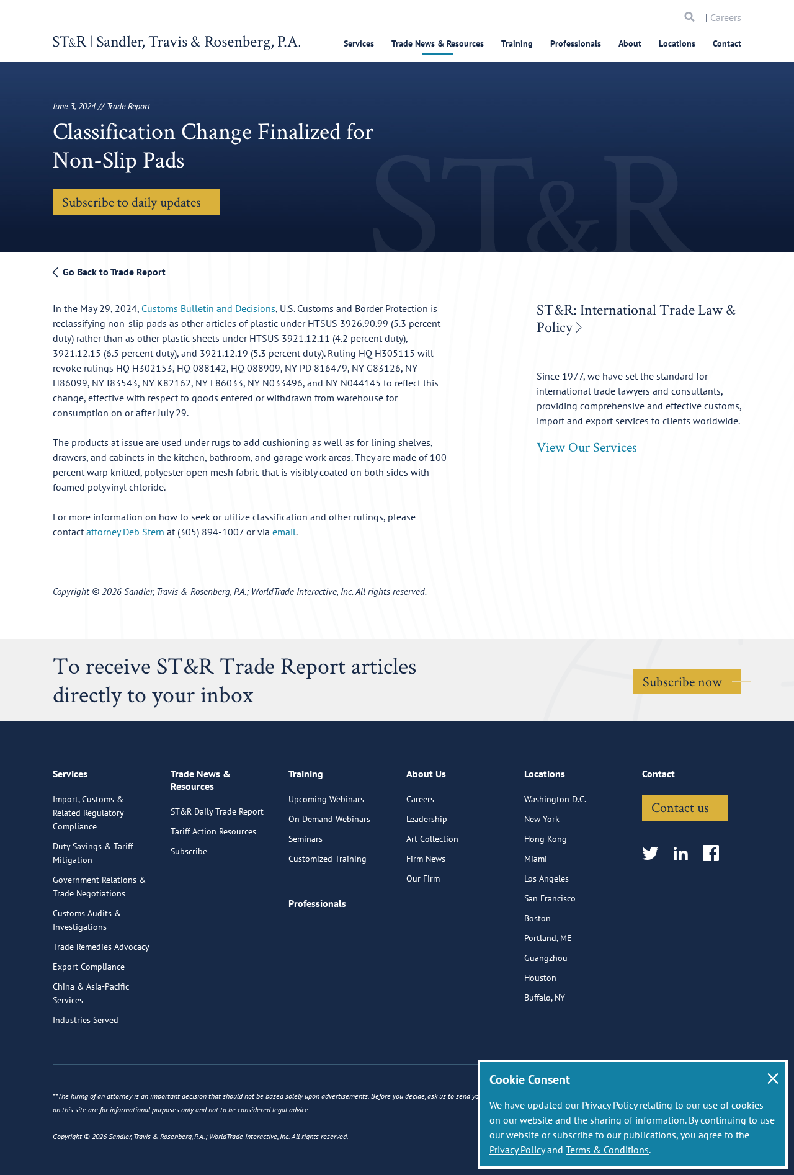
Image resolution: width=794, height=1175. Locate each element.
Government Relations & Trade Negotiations (99, 886)
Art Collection (432, 838)
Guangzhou (546, 957)
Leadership (426, 818)
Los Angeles (546, 878)
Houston (540, 977)
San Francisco (550, 898)
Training (517, 43)
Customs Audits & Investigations (87, 920)
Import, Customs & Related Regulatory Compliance (88, 812)
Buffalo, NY (544, 997)
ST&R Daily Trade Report (217, 811)
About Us (426, 773)
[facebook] (715, 854)
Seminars (305, 838)
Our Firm (423, 878)
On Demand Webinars (329, 818)
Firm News (425, 858)
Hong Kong (545, 838)
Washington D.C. (555, 799)
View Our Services (587, 446)
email (284, 531)
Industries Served (85, 1019)
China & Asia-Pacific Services (91, 993)
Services (359, 43)
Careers (725, 17)
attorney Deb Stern (126, 531)
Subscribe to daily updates (131, 201)
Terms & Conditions (607, 1149)
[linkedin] (684, 854)
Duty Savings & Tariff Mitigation (93, 853)
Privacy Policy (517, 1149)
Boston (537, 918)
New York (542, 818)
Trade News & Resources (437, 43)
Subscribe (189, 851)
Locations (677, 43)
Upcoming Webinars (326, 799)
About (629, 43)
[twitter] (654, 854)
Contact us (680, 807)
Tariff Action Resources (213, 831)
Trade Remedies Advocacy (101, 946)
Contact (727, 43)
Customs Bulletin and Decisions (208, 308)
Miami (535, 858)
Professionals (575, 43)
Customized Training (327, 858)
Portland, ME (548, 938)
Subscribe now (682, 681)
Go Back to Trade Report (113, 272)
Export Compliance (89, 966)
